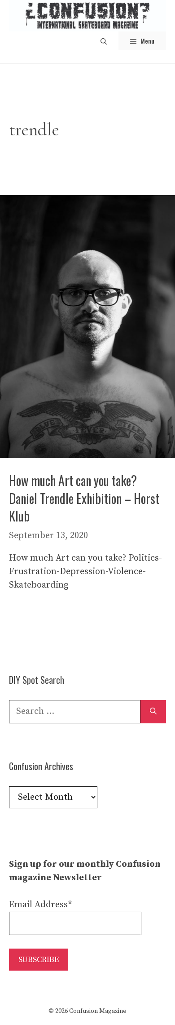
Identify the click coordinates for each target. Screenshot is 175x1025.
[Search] (153, 711)
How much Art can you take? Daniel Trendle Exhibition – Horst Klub (84, 498)
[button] (103, 40)
